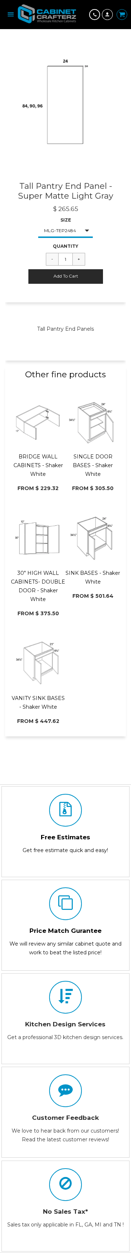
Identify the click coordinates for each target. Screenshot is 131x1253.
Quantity (65, 246)
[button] (65, 276)
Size (65, 220)
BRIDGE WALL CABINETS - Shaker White (38, 465)
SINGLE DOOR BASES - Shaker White (93, 465)
